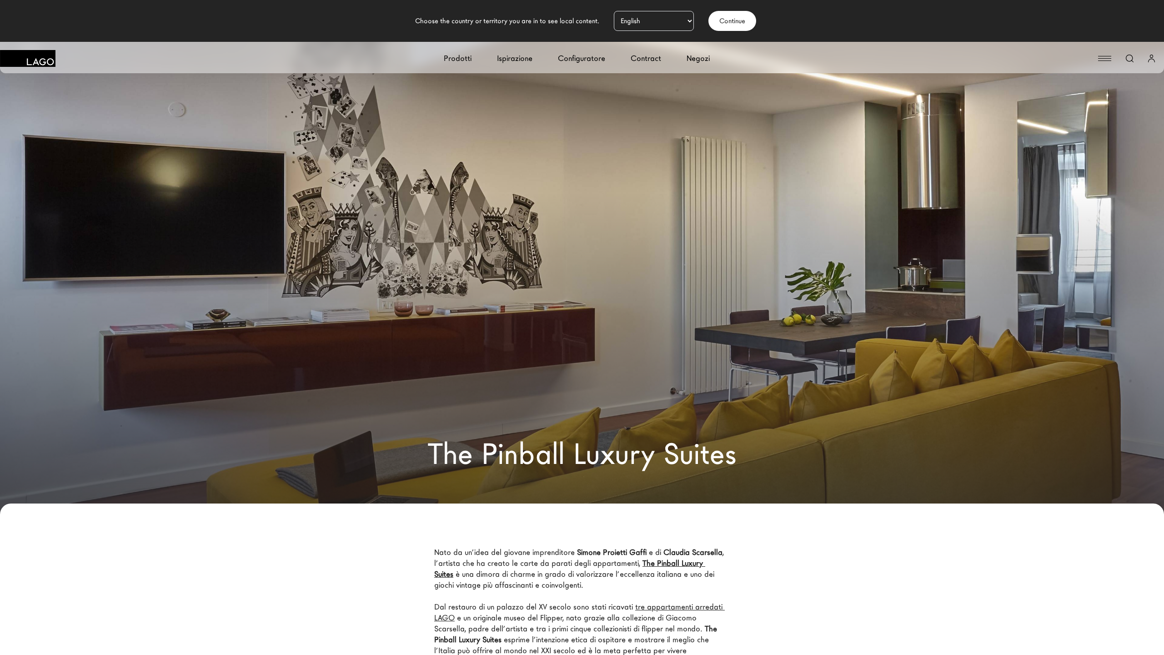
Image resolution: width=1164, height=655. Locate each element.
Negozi (698, 58)
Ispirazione (514, 58)
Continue (732, 20)
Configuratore (581, 58)
